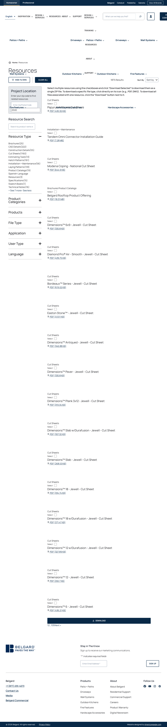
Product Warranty (119, 707)
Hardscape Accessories (92, 712)
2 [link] (49, 625)
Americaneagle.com (153, 724)
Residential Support (120, 691)
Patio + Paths (87, 686)
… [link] (50, 625)
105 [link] (53, 625)
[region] (25, 168)
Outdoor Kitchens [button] (72, 73)
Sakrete (141, 4)
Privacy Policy (44, 724)
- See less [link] (26, 190)
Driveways (85, 691)
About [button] (65, 16)
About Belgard (117, 686)
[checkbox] (25, 143)
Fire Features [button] (17, 107)
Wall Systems (87, 696)
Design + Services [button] (39, 16)
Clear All (43, 79)
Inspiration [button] (24, 16)
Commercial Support (120, 696)
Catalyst (120, 4)
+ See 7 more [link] (15, 190)
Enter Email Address (90, 663)
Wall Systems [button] (17, 73)
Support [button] (89, 72)
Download (101, 620)
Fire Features (87, 707)
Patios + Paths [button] (17, 40)
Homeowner (11, 2)
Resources (55, 16)
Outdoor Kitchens (89, 702)
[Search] (140, 16)
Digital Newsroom (119, 712)
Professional (28, 2)
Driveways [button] (76, 40)
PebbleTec (131, 4)
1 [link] (47, 625)
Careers (114, 702)
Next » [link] (58, 625)
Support (77, 16)
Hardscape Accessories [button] (69, 107)
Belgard (110, 3)
